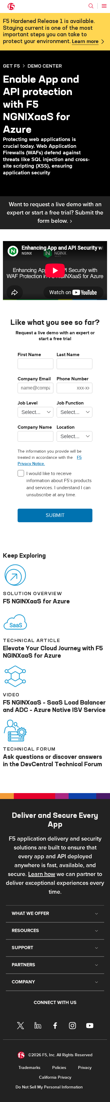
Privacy (85, 1067)
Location (66, 427)
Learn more (85, 41)
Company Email (34, 379)
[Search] (91, 6)
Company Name (35, 427)
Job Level (28, 403)
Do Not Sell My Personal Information (49, 1087)
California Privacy (55, 1077)
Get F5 (11, 66)
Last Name (68, 355)
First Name (29, 355)
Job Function (70, 403)
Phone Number (73, 379)
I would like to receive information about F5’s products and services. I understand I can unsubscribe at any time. (59, 484)
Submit (55, 515)
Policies (59, 1067)
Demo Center (45, 66)
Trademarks (29, 1067)
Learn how (41, 874)
